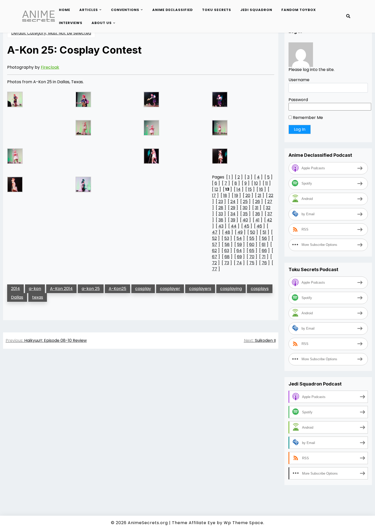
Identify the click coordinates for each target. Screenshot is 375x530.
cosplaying (231, 289)
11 (266, 183)
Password (298, 100)
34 (232, 214)
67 (214, 257)
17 (214, 195)
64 (239, 251)
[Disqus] (140, 425)
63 (226, 251)
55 (251, 238)
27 (269, 201)
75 (251, 263)
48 (227, 232)
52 (214, 238)
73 (226, 263)
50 (252, 232)
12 (216, 189)
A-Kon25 (117, 289)
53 (226, 238)
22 (271, 195)
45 (246, 226)
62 (214, 251)
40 (245, 220)
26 (257, 201)
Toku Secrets (216, 9)
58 (227, 244)
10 (256, 183)
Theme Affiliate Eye (194, 523)
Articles (88, 9)
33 (220, 214)
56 (264, 238)
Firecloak (50, 67)
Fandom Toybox (298, 9)
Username (299, 80)
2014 (15, 289)
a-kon (35, 289)
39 (233, 220)
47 (214, 232)
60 (251, 244)
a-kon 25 (91, 289)
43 (220, 226)
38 (220, 220)
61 (264, 244)
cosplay (143, 289)
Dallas (17, 297)
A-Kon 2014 (61, 289)
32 (268, 208)
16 (261, 189)
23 (220, 201)
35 (245, 214)
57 (214, 244)
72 (214, 263)
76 (264, 263)
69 (239, 257)
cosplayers (200, 289)
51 (264, 232)
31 (256, 208)
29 (233, 208)
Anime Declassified (172, 9)
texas (37, 297)
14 (238, 189)
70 (251, 257)
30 (245, 208)
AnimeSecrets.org (148, 523)
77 (214, 269)
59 (239, 244)
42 (269, 220)
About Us (102, 22)
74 (239, 263)
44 (233, 226)
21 (259, 195)
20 (247, 195)
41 (257, 220)
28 (220, 208)
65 (251, 251)
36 (257, 214)
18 (225, 195)
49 (240, 232)
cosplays (260, 289)
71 (264, 257)
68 (227, 257)
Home (64, 9)
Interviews (70, 22)
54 (239, 238)
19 (236, 195)
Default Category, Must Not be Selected (51, 33)
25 (245, 201)
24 (232, 201)
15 (250, 189)
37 (269, 214)
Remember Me (307, 118)
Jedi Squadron (256, 9)
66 (264, 251)
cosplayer (170, 289)
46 (259, 226)
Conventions (125, 9)
